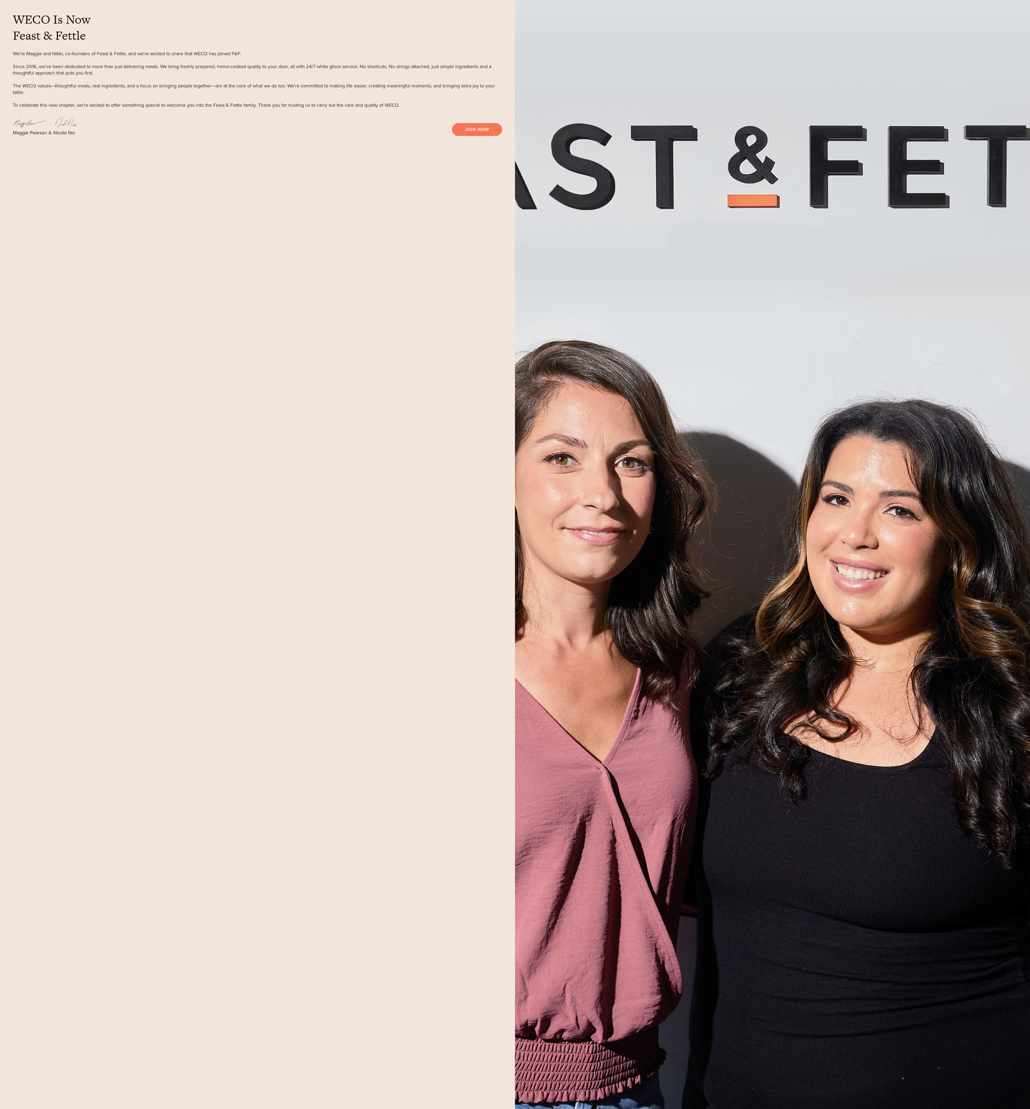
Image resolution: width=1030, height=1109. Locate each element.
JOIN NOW (477, 129)
